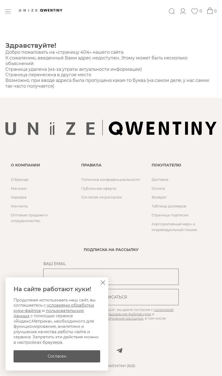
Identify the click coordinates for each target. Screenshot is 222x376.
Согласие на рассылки (101, 197)
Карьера (19, 197)
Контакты (19, 206)
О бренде (19, 179)
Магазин (19, 188)
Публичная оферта (98, 188)
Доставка (160, 179)
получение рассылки (124, 318)
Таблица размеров (169, 206)
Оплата (158, 188)
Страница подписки (170, 215)
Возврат (159, 197)
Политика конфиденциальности (110, 179)
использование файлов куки (125, 314)
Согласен (57, 356)
